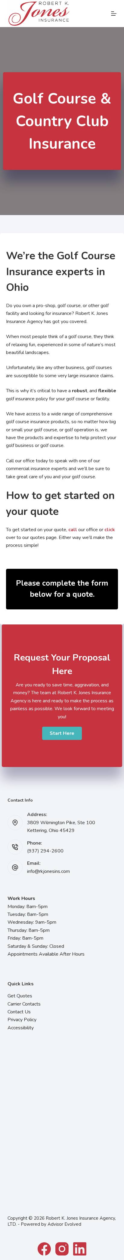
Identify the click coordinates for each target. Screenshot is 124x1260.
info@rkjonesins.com (48, 871)
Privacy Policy (22, 1019)
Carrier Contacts (24, 1004)
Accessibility (21, 1027)
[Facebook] (44, 1248)
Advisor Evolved (64, 1224)
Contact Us (19, 1012)
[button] (62, 733)
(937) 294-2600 (45, 851)
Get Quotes (20, 996)
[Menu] (113, 13)
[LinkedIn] (79, 1248)
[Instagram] (62, 1248)
